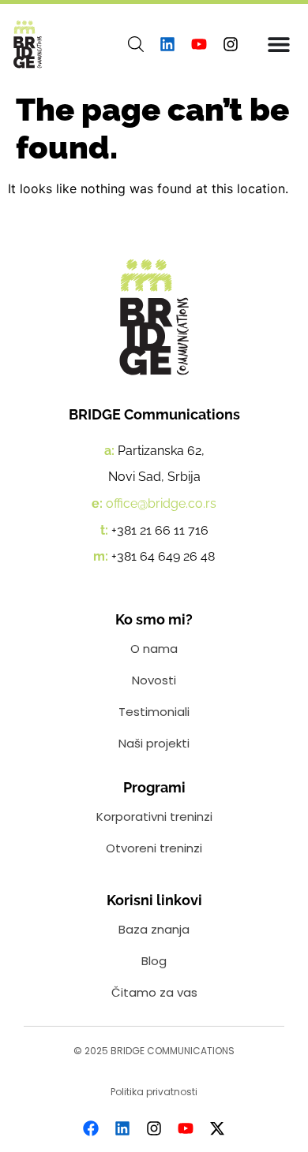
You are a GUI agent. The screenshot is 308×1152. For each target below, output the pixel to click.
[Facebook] (91, 1128)
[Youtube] (199, 44)
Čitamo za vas (154, 992)
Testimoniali (154, 711)
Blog (154, 961)
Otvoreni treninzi (154, 848)
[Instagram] (230, 44)
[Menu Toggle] (279, 44)
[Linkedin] (167, 44)
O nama (154, 648)
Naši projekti (154, 743)
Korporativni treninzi (154, 816)
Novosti (154, 680)
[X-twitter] (217, 1128)
